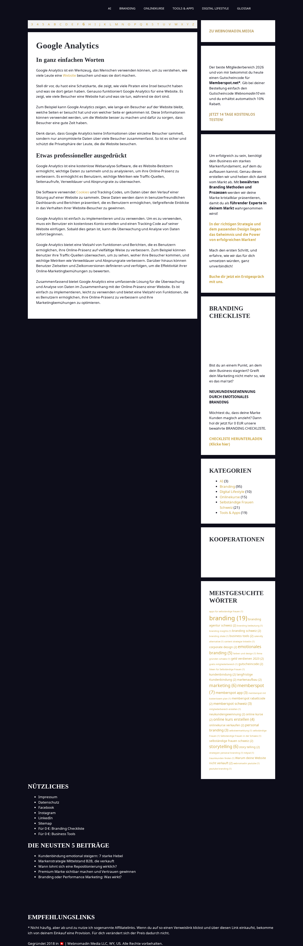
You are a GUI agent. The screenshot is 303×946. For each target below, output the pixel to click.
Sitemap (45, 823)
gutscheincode (250, 664)
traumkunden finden (221, 758)
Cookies (82, 192)
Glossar (244, 8)
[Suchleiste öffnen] (261, 8)
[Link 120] (151, 904)
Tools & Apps (183, 8)
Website (69, 75)
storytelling (223, 746)
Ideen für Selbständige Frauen (227, 669)
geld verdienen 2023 (247, 658)
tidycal (249, 752)
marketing (222, 685)
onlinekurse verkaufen (226, 725)
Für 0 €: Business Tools (56, 833)
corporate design (223, 647)
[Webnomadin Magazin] (59, 8)
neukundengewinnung (227, 714)
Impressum (47, 796)
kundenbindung (222, 674)
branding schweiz (246, 631)
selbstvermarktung (240, 730)
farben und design (244, 653)
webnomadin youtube (246, 763)
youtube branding (220, 768)
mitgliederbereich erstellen (225, 709)
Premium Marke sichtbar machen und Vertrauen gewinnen (87, 871)
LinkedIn (45, 818)
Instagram (47, 812)
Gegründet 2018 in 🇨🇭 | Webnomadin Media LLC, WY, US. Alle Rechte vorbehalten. (95, 943)
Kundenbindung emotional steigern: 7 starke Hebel (80, 855)
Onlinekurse (154, 8)
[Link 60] (238, 566)
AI (109, 8)
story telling (249, 747)
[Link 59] (231, 556)
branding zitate (219, 636)
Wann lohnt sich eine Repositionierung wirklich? (77, 866)
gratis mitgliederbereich (223, 664)
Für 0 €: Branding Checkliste (61, 828)
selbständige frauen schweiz (231, 741)
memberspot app (232, 692)
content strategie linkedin (239, 641)
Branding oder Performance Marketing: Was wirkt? (79, 876)
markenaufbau (249, 680)
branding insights (220, 631)
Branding (127, 8)
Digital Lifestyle (215, 8)
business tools (241, 636)
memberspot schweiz (232, 703)
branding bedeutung (250, 625)
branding (228, 618)
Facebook (46, 807)
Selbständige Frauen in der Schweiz (241, 735)
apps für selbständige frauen (226, 611)
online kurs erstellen (233, 719)
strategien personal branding (226, 752)
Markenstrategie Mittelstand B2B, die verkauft (76, 861)
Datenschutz (48, 802)
